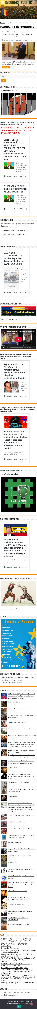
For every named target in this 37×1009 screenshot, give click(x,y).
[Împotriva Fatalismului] (4, 844)
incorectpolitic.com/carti (9, 90)
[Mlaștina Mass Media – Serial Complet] (4, 857)
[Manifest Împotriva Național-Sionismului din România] (4, 877)
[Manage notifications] (31, 1004)
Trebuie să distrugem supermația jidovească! (21, 815)
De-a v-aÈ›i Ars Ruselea (9, 948)
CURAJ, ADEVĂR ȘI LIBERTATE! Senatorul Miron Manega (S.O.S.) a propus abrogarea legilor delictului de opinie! (21, 696)
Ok (19, 1006)
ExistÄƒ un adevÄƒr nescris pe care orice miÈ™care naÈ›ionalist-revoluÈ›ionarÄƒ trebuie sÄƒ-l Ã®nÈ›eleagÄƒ (16, 940)
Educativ (19, 40)
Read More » (6, 67)
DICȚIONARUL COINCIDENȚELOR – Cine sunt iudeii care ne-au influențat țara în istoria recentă (21, 776)
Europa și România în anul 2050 (17, 722)
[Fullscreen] (33, 347)
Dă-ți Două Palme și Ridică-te (16, 822)
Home (2, 22)
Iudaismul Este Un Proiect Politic (17, 891)
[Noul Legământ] (4, 797)
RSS (3, 935)
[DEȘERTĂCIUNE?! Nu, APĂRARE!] (4, 784)
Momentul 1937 (12, 862)
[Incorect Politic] (18, 9)
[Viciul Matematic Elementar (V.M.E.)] (4, 926)
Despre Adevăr (12, 768)
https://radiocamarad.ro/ (9, 474)
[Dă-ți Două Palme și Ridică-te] (4, 823)
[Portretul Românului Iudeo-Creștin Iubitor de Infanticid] (4, 871)
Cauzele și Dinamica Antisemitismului (19, 709)
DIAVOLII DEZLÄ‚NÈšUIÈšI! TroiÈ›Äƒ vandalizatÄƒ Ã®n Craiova (16, 964)
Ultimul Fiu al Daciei (14, 702)
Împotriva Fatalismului (14, 842)
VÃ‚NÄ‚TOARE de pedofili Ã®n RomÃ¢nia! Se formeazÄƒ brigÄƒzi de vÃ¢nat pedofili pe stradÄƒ (18, 960)
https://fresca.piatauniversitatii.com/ (13, 234)
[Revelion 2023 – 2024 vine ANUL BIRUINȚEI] (4, 737)
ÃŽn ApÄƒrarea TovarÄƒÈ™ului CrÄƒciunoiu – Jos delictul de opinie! (18, 951)
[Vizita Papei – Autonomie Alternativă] (4, 730)
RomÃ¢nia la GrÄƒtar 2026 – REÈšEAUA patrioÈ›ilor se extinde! (17, 955)
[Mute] (30, 347)
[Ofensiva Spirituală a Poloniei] (4, 906)
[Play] (4, 347)
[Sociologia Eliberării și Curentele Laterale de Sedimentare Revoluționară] (4, 837)
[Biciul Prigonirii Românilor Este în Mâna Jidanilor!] (4, 912)
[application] (18, 339)
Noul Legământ (12, 796)
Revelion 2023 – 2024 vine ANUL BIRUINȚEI (22, 736)
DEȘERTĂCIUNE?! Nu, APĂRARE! (19, 782)
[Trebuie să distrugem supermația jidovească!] (4, 817)
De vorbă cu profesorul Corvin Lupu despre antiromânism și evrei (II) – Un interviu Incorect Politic (17, 34)
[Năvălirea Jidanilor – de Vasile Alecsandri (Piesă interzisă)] (4, 717)
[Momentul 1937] (4, 864)
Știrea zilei (26, 40)
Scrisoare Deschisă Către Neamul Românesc (21, 829)
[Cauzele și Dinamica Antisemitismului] (4, 710)
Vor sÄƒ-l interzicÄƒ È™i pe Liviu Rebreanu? (18, 982)
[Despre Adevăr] (4, 769)
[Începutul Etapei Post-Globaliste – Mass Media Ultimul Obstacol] (4, 850)
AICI (15, 609)
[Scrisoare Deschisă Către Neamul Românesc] (4, 830)
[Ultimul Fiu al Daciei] (4, 703)
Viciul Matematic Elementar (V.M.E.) (19, 924)
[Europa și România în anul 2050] (4, 724)
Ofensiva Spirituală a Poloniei (16, 904)
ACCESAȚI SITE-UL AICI (11, 319)
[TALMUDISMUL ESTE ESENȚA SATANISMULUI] (4, 919)
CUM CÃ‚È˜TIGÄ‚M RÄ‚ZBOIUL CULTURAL (14, 945)
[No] (35, 1004)
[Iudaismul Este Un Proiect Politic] (4, 892)
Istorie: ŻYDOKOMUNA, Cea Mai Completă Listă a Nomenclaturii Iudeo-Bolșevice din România (21, 885)
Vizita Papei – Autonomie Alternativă (19, 729)
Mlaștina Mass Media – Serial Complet (19, 856)
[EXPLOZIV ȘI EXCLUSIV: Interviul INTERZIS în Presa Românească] (4, 899)
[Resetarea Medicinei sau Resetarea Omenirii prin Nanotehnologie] (4, 791)
